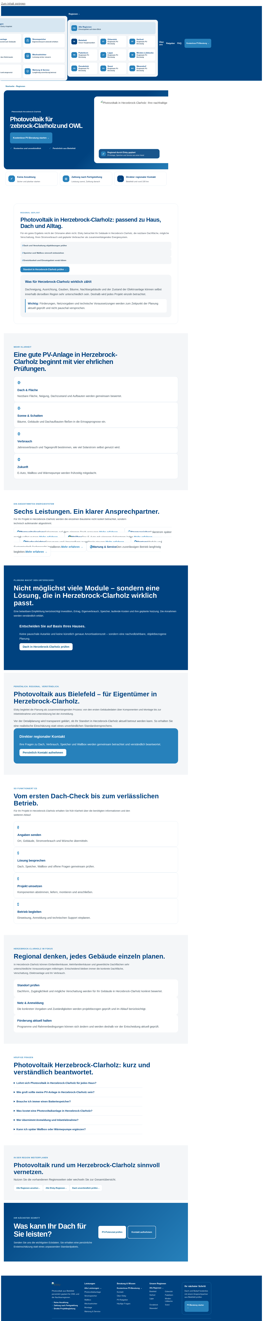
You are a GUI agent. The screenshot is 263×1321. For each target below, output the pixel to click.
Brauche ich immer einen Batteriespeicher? (43, 1101)
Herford (152, 1295)
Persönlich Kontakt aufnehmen (43, 752)
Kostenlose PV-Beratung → (197, 43)
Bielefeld (152, 1291)
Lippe (151, 1299)
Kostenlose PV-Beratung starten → (31, 138)
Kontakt (120, 1292)
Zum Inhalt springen (13, 3)
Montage (88, 1307)
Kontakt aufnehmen (142, 1232)
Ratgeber (170, 43)
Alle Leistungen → (93, 1288)
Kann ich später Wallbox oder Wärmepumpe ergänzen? (51, 1129)
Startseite (9, 86)
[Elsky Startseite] (63, 1284)
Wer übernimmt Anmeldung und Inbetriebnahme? (47, 1120)
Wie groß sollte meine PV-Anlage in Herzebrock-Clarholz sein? (55, 1092)
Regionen (20, 86)
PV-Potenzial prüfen (112, 1232)
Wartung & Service (92, 1311)
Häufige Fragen (123, 1303)
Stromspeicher (90, 1296)
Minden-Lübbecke (169, 1300)
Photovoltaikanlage (92, 1292)
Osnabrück (153, 1305)
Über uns (161, 43)
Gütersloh (169, 1291)
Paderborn (169, 1295)
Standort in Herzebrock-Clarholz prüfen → (45, 269)
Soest (167, 1305)
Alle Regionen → (156, 1288)
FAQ (179, 43)
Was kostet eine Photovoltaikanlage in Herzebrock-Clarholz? (54, 1110)
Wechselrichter (90, 1303)
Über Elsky (121, 1296)
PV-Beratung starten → (195, 1306)
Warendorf (153, 1308)
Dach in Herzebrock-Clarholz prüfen (46, 646)
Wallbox (87, 1300)
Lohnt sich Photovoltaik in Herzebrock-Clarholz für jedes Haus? (56, 1083)
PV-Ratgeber (122, 1300)
